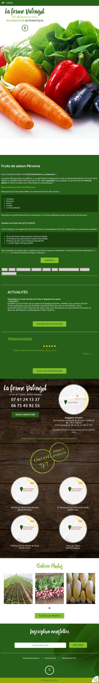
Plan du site (50, 658)
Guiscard (85, 269)
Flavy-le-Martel (9, 273)
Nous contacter (25, 414)
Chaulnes (36, 269)
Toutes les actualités (49, 324)
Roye (55, 269)
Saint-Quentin (23, 269)
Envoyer (78, 645)
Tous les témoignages (50, 371)
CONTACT (49, 260)
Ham (5, 269)
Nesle (12, 269)
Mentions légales (31, 658)
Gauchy (46, 269)
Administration (69, 658)
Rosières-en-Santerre (69, 269)
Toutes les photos (49, 616)
